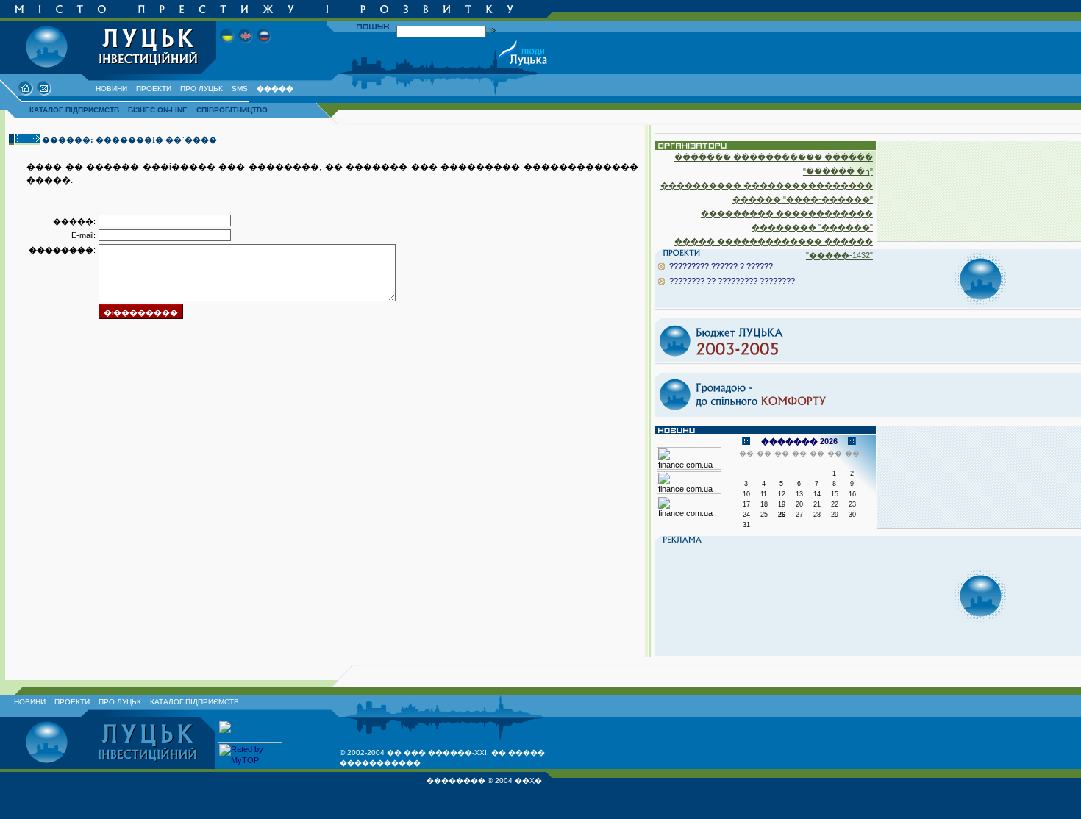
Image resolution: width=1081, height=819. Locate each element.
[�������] (264, 47)
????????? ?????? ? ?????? (721, 266)
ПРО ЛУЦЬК (201, 89)
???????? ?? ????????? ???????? (732, 280)
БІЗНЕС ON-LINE (158, 110)
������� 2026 (799, 441)
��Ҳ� (528, 780)
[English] (245, 47)
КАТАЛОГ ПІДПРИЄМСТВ (74, 110)
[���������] (227, 47)
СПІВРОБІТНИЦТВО (232, 110)
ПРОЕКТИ (153, 89)
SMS (240, 89)
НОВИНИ (111, 89)
